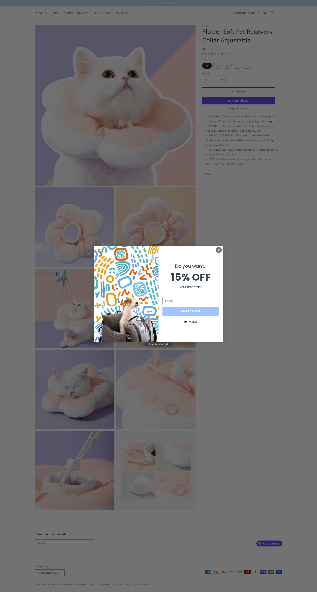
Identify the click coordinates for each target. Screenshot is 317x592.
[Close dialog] (219, 250)
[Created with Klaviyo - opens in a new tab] (158, 344)
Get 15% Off (190, 311)
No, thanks (190, 322)
